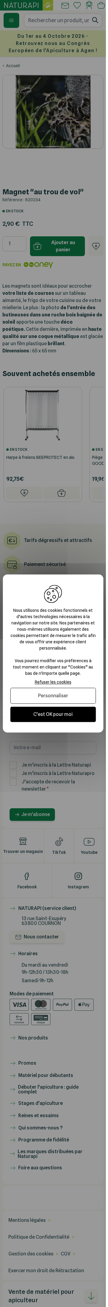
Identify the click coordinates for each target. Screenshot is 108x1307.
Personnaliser (53, 695)
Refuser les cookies (53, 682)
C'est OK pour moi (53, 714)
